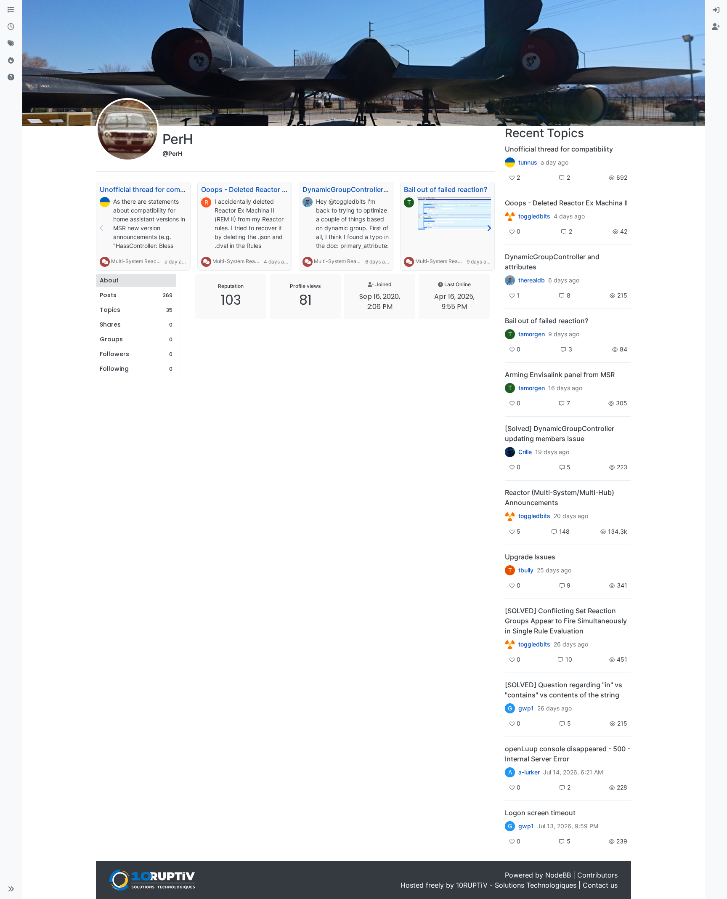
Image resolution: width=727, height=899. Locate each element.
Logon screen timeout (540, 813)
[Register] (716, 27)
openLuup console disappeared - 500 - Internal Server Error (567, 754)
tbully (525, 570)
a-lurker (529, 772)
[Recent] (11, 27)
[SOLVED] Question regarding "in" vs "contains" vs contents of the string (563, 690)
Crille (525, 452)
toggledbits (534, 216)
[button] (11, 889)
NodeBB (558, 875)
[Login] (716, 10)
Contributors (597, 875)
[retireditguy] (510, 216)
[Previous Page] (102, 228)
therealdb (531, 280)
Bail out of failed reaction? (445, 189)
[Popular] (11, 60)
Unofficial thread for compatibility (154, 189)
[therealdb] (510, 280)
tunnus (527, 162)
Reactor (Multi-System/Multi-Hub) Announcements (559, 497)
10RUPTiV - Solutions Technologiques (516, 885)
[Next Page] (489, 228)
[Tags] (11, 44)
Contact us (600, 885)
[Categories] (11, 10)
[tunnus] (510, 162)
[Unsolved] (11, 77)
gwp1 (526, 708)
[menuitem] (716, 10)
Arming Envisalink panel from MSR (560, 374)
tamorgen (531, 334)
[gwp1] (510, 644)
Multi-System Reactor (137, 261)
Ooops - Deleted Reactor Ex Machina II (262, 189)
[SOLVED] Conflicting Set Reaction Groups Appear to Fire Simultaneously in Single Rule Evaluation (566, 620)
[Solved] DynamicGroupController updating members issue (559, 433)
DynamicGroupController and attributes (366, 189)
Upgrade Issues (530, 557)
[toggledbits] (510, 516)
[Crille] (510, 452)
